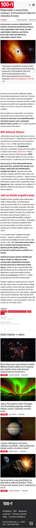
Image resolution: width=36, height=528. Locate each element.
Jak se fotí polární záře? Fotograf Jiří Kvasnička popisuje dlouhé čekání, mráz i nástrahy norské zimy (16, 407)
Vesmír (4, 375)
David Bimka (12, 414)
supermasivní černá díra (17, 311)
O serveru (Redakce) (17, 517)
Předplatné (7, 511)
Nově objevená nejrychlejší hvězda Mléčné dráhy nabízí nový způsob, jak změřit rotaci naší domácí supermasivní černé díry (17, 368)
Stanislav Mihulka (14, 375)
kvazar (3, 311)
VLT (2, 314)
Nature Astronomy (8, 319)
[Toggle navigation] (33, 5)
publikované (21, 152)
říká (15, 146)
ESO (29, 311)
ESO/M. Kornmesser (5, 323)
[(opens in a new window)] (31, 518)
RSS (15, 511)
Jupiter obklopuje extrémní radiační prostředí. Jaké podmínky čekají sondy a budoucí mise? (17, 445)
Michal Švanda (13, 451)
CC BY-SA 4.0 (15, 323)
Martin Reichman (22, 20)
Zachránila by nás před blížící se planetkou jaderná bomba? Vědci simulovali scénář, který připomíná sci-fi (17, 484)
